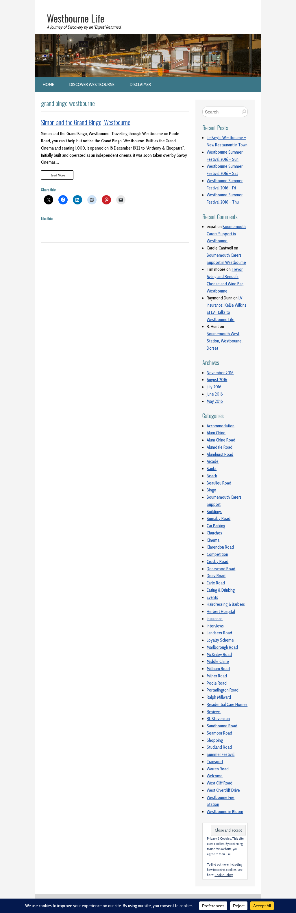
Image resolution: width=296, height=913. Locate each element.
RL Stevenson (218, 718)
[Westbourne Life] (148, 37)
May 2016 (215, 401)
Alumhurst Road (220, 454)
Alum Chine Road (221, 440)
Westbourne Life (75, 18)
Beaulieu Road (219, 483)
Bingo (211, 490)
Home (48, 84)
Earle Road (216, 583)
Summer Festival (220, 754)
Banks (212, 468)
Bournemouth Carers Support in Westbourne (226, 234)
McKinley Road (219, 654)
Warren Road (218, 769)
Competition (217, 554)
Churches (214, 533)
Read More (57, 175)
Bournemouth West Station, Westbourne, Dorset (225, 341)
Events (212, 597)
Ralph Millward (219, 697)
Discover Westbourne (91, 84)
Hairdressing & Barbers (226, 604)
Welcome (215, 775)
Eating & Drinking (221, 590)
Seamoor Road (219, 733)
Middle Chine (218, 661)
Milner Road (217, 676)
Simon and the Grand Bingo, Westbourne (85, 122)
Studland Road (219, 747)
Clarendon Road (220, 547)
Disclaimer (140, 84)
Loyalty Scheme (220, 640)
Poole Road (217, 683)
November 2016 (220, 372)
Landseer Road (219, 633)
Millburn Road (218, 668)
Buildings (214, 511)
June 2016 (215, 394)
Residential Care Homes (227, 704)
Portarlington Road (222, 690)
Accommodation (220, 425)
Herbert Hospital (221, 611)
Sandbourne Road (222, 725)
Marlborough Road (222, 647)
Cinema (213, 540)
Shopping (215, 740)
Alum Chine (216, 432)
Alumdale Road (219, 447)
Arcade (213, 461)
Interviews (215, 626)
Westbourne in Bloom (225, 811)
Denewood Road (221, 568)
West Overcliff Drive (223, 790)
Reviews (214, 711)
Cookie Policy (223, 875)
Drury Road (216, 575)
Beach (212, 475)
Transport (215, 761)
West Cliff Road (219, 783)
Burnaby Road (218, 518)
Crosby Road (217, 561)
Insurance (215, 618)
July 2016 (214, 387)
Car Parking (216, 525)
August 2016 (217, 379)
